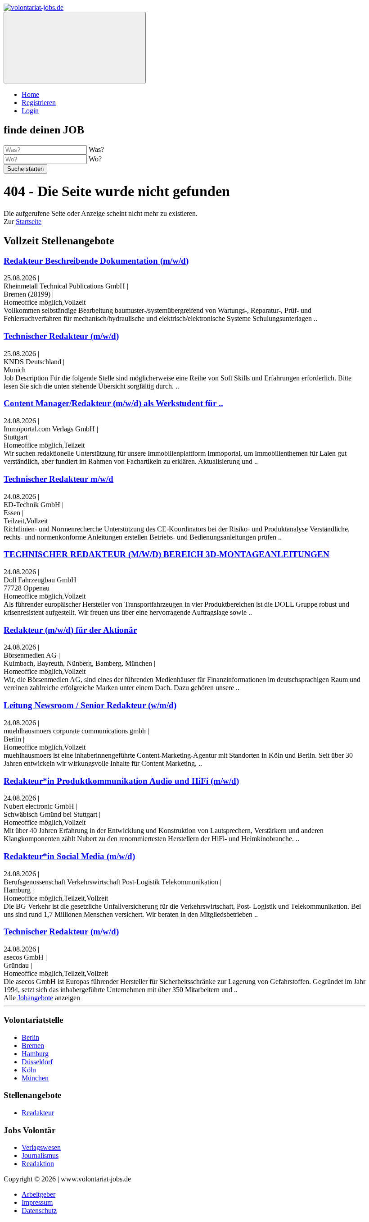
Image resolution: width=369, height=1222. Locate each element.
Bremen (33, 1045)
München (35, 1078)
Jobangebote (35, 998)
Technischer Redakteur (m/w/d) (61, 336)
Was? (96, 149)
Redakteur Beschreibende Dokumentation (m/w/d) (96, 260)
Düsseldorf (37, 1062)
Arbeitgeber (38, 1194)
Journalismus (40, 1155)
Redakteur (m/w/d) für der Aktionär (70, 630)
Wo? (95, 159)
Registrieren (39, 102)
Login (30, 110)
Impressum (37, 1202)
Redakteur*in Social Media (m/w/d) (69, 856)
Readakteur (38, 1113)
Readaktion (38, 1163)
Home (30, 94)
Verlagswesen (41, 1147)
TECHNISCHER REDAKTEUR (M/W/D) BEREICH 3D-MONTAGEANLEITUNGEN (166, 554)
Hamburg (35, 1053)
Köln (29, 1070)
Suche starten (25, 168)
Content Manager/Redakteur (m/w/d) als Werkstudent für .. (113, 403)
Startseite (28, 221)
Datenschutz (39, 1210)
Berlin (30, 1037)
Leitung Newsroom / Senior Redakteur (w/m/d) (90, 705)
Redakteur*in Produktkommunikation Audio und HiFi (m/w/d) (121, 781)
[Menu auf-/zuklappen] (75, 47)
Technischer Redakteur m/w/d (58, 479)
